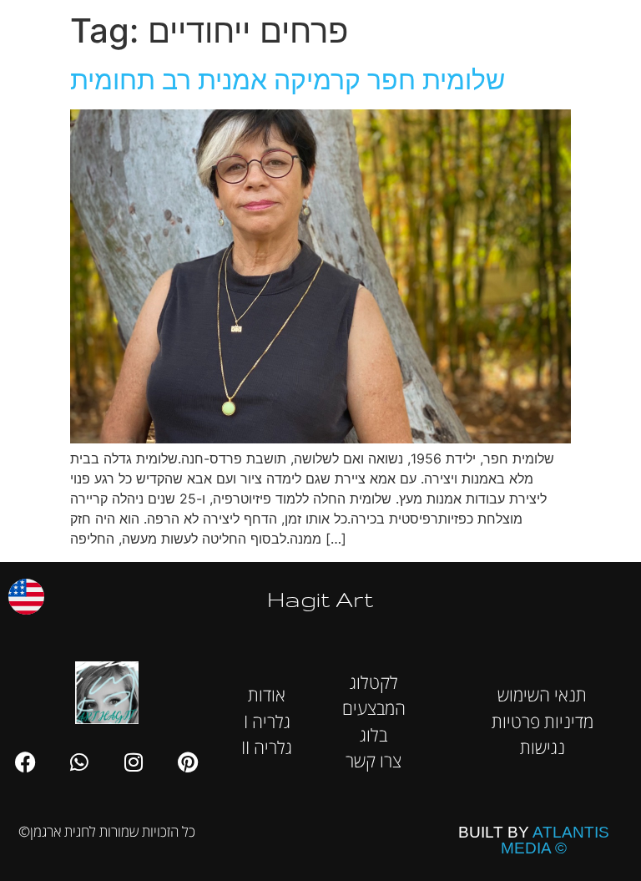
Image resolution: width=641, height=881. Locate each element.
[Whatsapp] (79, 761)
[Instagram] (133, 761)
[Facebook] (25, 761)
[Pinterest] (188, 761)
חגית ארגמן (605, 24)
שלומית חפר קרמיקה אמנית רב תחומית (287, 79)
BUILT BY (533, 840)
